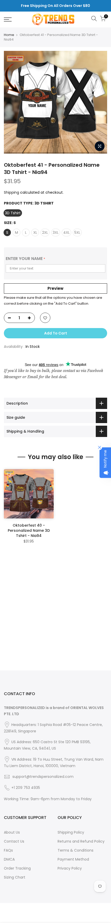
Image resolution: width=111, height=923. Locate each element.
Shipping (11, 192)
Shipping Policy (71, 832)
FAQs (8, 850)
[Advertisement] (55, 615)
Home (9, 35)
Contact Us (14, 841)
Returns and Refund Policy (81, 841)
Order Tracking (17, 868)
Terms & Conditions (75, 850)
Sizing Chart (14, 877)
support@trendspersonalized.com (43, 776)
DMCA (9, 859)
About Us (12, 832)
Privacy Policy (70, 868)
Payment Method (73, 859)
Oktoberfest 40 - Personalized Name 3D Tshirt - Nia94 (29, 530)
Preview (55, 288)
